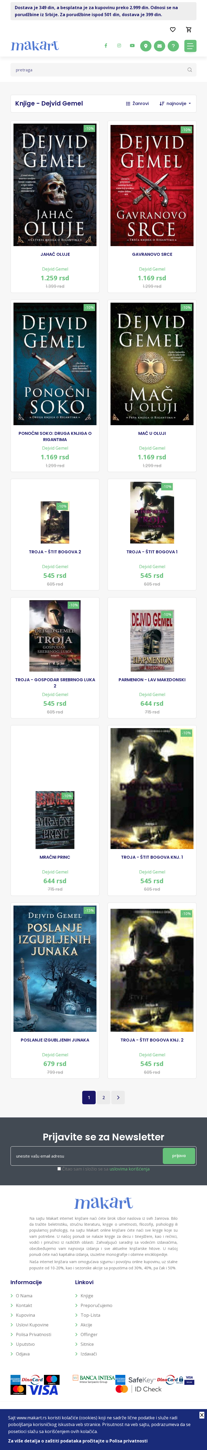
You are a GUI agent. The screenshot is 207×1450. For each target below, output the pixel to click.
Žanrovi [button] (141, 103)
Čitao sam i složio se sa (106, 1169)
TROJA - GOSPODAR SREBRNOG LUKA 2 (55, 683)
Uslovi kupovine (32, 1324)
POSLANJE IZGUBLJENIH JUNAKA (55, 1040)
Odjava (23, 1354)
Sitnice (87, 1344)
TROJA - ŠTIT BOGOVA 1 (152, 552)
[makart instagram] (119, 45)
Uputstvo (25, 1344)
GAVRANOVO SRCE (152, 254)
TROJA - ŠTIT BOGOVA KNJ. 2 (152, 1040)
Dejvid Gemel (55, 269)
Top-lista (90, 1315)
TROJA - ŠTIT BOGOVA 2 (55, 552)
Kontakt (24, 1305)
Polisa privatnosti (33, 1334)
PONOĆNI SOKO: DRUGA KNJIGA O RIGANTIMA (55, 436)
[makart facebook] (106, 45)
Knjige (87, 1295)
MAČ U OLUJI (152, 433)
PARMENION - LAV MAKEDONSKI (152, 680)
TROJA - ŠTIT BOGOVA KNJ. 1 (152, 857)
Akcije (86, 1324)
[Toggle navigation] (190, 46)
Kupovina (25, 1315)
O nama (24, 1295)
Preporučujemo (96, 1305)
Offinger (89, 1334)
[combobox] (181, 104)
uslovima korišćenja (129, 1169)
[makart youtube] (132, 45)
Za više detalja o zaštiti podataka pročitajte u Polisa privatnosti (78, 1441)
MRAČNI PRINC (55, 857)
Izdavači (89, 1354)
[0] (188, 29)
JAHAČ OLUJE (55, 254)
